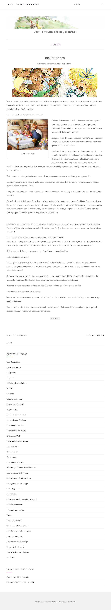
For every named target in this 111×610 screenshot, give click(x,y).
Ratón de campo (17, 335)
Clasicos (55, 318)
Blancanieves (12, 452)
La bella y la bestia (15, 425)
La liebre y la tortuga (16, 415)
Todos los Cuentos (28, 5)
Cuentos (55, 44)
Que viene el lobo (14, 536)
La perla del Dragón (16, 547)
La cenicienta (13, 446)
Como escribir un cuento (18, 577)
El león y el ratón (14, 504)
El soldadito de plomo (17, 430)
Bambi (9, 388)
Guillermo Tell (13, 436)
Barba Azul (11, 457)
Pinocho (10, 393)
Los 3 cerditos (13, 362)
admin (68, 64)
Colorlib (53, 602)
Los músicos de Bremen (17, 473)
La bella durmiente (15, 462)
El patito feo (12, 409)
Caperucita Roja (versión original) (22, 499)
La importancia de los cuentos (20, 582)
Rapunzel (11, 378)
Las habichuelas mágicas (18, 552)
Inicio (10, 5)
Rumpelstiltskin (94, 335)
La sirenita (11, 494)
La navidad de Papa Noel (18, 526)
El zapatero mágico (15, 510)
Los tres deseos (14, 520)
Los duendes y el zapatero (19, 531)
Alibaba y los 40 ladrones (18, 383)
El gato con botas (15, 399)
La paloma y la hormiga (17, 541)
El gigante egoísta (15, 404)
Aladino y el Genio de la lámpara (21, 467)
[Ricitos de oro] (55, 82)
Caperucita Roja (14, 367)
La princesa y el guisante (18, 441)
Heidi (9, 515)
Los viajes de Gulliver (16, 420)
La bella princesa (14, 489)
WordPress (72, 602)
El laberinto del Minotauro (19, 478)
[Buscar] (102, 5)
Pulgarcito (11, 372)
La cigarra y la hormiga (17, 483)
